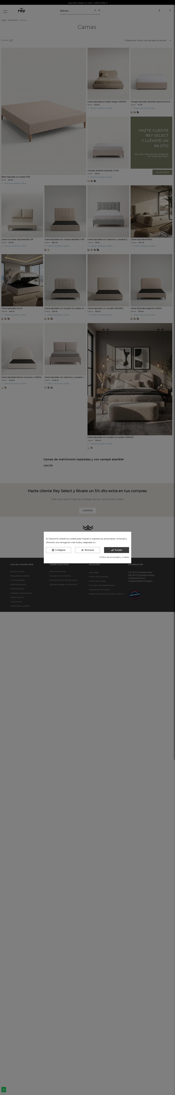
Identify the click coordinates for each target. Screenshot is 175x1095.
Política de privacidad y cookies (114, 557)
